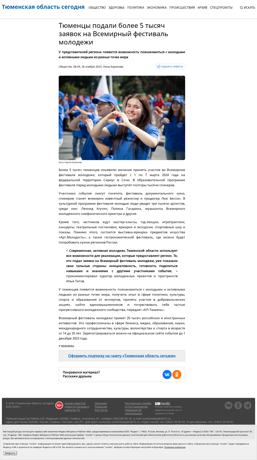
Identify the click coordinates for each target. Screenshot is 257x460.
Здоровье (117, 7)
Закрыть (10, 453)
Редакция (101, 406)
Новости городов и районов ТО (77, 408)
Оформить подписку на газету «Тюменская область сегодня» (122, 355)
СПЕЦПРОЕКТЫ (221, 7)
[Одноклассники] (176, 374)
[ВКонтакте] (167, 374)
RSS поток (101, 410)
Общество (97, 7)
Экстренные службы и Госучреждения (138, 404)
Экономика (157, 7)
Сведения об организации (133, 411)
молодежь (67, 345)
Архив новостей (75, 403)
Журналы (101, 403)
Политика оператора (175, 447)
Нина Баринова (113, 66)
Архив (202, 7)
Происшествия (182, 7)
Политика (135, 7)
